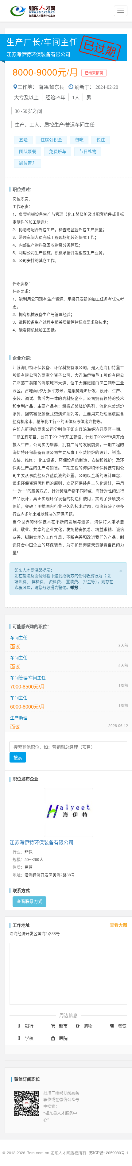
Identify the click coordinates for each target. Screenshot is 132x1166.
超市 (63, 1026)
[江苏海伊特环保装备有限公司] (68, 811)
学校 (29, 1038)
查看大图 (118, 925)
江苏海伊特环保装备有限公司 (38, 54)
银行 (29, 1026)
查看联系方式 (29, 901)
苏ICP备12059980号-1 (108, 1153)
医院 (63, 1038)
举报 (74, 587)
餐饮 (122, 1026)
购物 (88, 1026)
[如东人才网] (33, 11)
